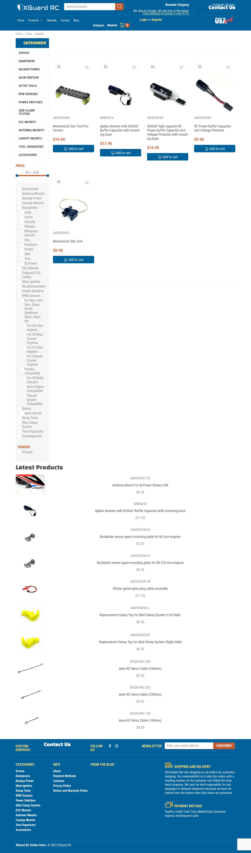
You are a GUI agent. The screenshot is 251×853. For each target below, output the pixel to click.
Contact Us (222, 7)
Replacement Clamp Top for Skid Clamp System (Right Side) (140, 642)
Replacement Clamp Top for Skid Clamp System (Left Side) (140, 615)
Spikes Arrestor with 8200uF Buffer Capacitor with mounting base (120, 130)
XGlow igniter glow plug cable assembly (140, 588)
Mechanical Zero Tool (68, 241)
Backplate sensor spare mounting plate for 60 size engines (140, 537)
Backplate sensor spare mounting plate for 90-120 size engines (140, 563)
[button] (35, 20)
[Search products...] (89, 6)
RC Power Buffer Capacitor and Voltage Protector (212, 128)
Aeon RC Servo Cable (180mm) (140, 720)
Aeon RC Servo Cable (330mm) (140, 668)
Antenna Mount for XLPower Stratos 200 (140, 485)
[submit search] (119, 6)
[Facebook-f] (110, 746)
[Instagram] (116, 746)
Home (19, 33)
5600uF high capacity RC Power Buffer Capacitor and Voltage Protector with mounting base (167, 132)
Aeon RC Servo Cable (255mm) (140, 694)
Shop (29, 33)
